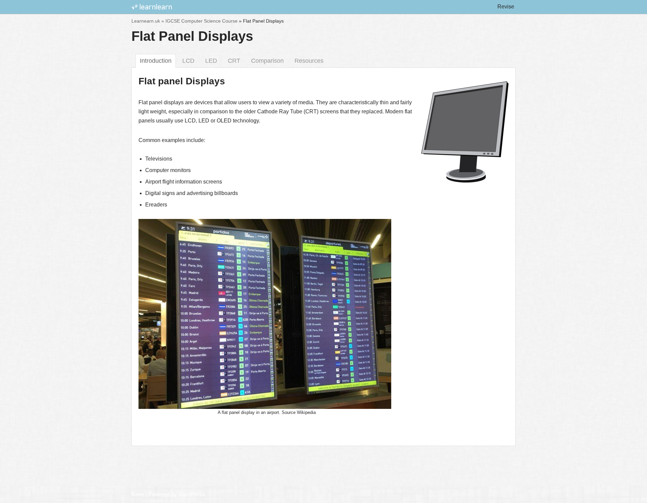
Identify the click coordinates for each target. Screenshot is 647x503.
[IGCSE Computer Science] (151, 7)
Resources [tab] (309, 60)
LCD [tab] (188, 60)
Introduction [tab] (156, 60)
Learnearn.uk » (147, 21)
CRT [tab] (234, 60)
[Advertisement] (323, 468)
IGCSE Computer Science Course (201, 21)
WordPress (191, 494)
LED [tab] (211, 60)
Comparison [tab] (267, 60)
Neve (137, 494)
